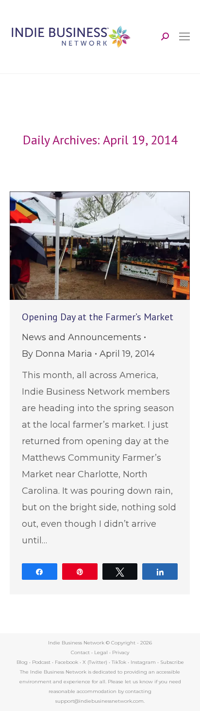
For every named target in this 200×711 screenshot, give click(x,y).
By (57, 353)
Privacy (120, 652)
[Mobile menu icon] (184, 36)
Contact (80, 652)
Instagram (143, 662)
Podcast (41, 662)
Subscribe (172, 662)
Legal (101, 652)
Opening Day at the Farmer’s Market (97, 317)
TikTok (119, 662)
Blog (22, 662)
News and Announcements (81, 337)
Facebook (66, 662)
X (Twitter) (96, 662)
